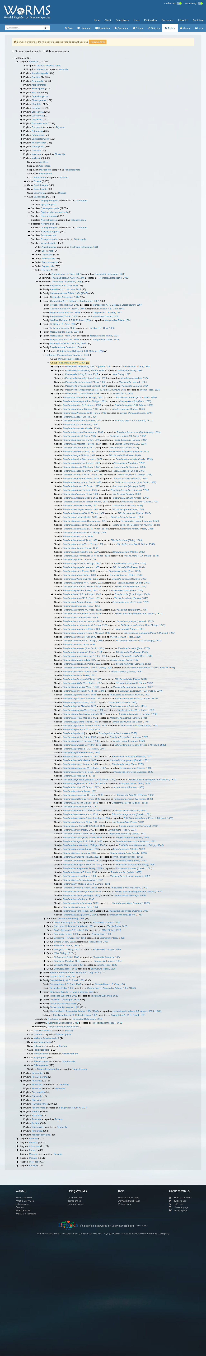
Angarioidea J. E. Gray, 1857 (66, 274)
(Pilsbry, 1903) (122, 829)
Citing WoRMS (75, 1197)
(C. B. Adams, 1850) (134, 405)
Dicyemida (37, 119)
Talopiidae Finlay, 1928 (61, 988)
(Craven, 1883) (126, 494)
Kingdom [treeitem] (33, 61)
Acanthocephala (40, 73)
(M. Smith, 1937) (128, 436)
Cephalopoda (40, 189)
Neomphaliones (49, 220)
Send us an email (183, 1197)
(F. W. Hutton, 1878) (85, 528)
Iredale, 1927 (81, 463)
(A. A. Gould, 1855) (135, 482)
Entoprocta (37, 131)
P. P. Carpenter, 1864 (88, 366)
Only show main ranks (57, 51)
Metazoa (41, 69)
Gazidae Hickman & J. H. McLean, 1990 (70, 320)
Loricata (37, 1034)
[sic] (74, 733)
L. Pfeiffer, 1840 (82, 745)
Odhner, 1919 (80, 914)
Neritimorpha (47, 223)
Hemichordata (39, 142)
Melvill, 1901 (80, 505)
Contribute (198, 20)
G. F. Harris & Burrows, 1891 (95, 389)
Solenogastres (40, 1065)
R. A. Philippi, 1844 (82, 810)
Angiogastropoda (49, 200)
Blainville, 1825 (80, 579)
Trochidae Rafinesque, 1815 (84, 247)
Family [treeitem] (63, 285)
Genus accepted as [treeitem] (83, 922)
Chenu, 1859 (80, 497)
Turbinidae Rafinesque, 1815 (65, 1007)
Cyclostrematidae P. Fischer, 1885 (67, 308)
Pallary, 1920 (66, 934)
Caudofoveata (40, 185)
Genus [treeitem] (67, 359)
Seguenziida (48, 266)
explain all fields (97, 42)
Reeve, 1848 (80, 887)
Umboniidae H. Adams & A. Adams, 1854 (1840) (74, 1011)
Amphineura (39, 177)
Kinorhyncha (38, 146)
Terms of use (74, 1201)
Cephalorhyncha (40, 96)
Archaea (33, 1138)
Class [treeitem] (38, 181)
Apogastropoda (48, 204)
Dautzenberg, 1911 (85, 521)
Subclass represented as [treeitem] (59, 200)
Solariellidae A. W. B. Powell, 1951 (67, 980)
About (108, 20)
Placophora (45, 169)
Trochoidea (63, 1003)
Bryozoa (36, 92)
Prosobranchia (48, 235)
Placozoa (36, 1100)
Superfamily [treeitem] (64, 281)
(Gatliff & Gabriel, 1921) (138, 826)
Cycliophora (38, 115)
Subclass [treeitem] (43, 204)
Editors (139, 28)
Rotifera (59, 1119)
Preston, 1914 (85, 656)
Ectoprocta (37, 127)
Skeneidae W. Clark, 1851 (63, 976)
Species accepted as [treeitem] (105, 397)
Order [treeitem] (46, 250)
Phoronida (37, 1096)
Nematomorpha (39, 1077)
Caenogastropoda (50, 208)
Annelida (36, 77)
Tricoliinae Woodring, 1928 (70, 918)
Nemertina (37, 1084)
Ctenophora (38, 111)
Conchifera (44, 166)
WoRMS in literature (26, 1213)
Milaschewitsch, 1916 (84, 714)
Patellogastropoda (50, 231)
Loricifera (36, 150)
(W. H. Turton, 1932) (136, 544)
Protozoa (33, 1161)
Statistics (155, 28)
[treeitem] (69, 355)
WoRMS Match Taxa (128, 1197)
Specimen (122, 28)
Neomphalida (48, 258)
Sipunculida (37, 1127)
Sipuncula (62, 1127)
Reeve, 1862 (80, 548)
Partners (20, 1207)
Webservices (124, 1204)
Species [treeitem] (75, 416)
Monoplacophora (42, 1042)
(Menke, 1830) (129, 478)
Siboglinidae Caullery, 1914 (73, 1107)
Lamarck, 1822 (82, 420)
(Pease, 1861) (125, 455)
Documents (167, 20)
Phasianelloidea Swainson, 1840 (68, 277)
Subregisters (122, 20)
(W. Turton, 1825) (133, 799)
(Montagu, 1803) (130, 443)
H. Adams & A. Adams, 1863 (74, 926)
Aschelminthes (39, 84)
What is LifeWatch (25, 1201)
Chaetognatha (39, 100)
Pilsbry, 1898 (137, 366)
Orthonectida (38, 1092)
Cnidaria (36, 108)
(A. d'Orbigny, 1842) (138, 640)
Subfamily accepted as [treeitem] (94, 1015)
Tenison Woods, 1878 (85, 501)
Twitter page (180, 1201)
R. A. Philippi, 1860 (83, 640)
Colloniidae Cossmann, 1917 (64, 297)
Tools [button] (170, 28)
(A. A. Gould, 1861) (83, 648)
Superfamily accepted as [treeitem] (82, 274)
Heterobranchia (49, 216)
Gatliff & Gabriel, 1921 (84, 826)
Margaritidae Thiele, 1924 (117, 320)
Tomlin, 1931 (82, 837)
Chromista (34, 1146)
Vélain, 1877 (79, 447)
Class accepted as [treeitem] (47, 177)
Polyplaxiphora (40, 1053)
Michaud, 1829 (80, 806)
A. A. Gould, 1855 (82, 482)
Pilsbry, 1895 (82, 629)
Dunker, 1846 (81, 440)
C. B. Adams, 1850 (82, 405)
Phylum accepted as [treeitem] (44, 127)
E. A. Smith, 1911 (82, 598)
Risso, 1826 (150, 389)
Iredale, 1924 (71, 359)
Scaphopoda (39, 1057)
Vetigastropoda (78, 220)
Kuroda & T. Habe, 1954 (71, 930)
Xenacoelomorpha (41, 1134)
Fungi (32, 1150)
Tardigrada (37, 1131)
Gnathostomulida (40, 139)
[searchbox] (23, 28)
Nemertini (36, 1088)
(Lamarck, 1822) (133, 420)
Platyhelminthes (40, 1104)
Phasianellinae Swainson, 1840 (73, 355)
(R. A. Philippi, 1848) (134, 474)
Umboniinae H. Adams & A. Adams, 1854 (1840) (111, 988)
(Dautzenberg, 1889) (138, 432)
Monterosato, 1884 (68, 965)
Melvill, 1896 (79, 636)
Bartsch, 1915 (80, 409)
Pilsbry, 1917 (81, 374)
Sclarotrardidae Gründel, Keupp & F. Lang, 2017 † (75, 972)
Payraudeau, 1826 (82, 891)
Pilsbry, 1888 (85, 382)
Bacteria (33, 1142)
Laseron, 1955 (81, 567)
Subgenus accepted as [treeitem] (102, 366)
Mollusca (36, 158)
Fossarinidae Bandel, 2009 (63, 316)
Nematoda (37, 1073)
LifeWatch (183, 20)
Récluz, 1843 (80, 721)
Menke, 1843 (79, 451)
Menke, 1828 (79, 760)
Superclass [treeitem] (39, 173)
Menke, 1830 (81, 478)
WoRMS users (23, 1210)
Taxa (69, 28)
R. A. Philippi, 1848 (84, 532)
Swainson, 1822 (129, 451)
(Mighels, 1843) (130, 802)
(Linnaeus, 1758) (130, 490)
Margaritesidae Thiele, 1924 (64, 332)
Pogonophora (38, 1107)
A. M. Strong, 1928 (85, 625)
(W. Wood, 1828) (82, 609)
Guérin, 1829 (80, 525)
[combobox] (24, 27)
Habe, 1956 (65, 968)
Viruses (33, 1165)
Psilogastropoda (49, 239)
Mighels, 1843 (80, 802)
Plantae (33, 1158)
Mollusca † (46, 1038)
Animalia (33, 61)
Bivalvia (37, 181)
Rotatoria (36, 1119)
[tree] (103, 612)
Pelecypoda (39, 1046)
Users (136, 20)
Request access (76, 1204)
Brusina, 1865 (80, 490)
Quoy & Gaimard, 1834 (86, 884)
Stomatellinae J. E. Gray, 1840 (110, 984)
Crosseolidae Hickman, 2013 (64, 304)
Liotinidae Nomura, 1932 (62, 328)
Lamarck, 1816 (79, 853)
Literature (85, 28)
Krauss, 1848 (80, 509)
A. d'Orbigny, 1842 (84, 845)
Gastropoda (39, 196)
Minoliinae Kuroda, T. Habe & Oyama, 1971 (75, 1015)
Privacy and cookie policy (158, 1233)
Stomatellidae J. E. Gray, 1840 (65, 984)
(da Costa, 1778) (130, 721)
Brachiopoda (38, 88)
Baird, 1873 (80, 907)
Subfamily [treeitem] (77, 351)
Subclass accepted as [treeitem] (58, 220)
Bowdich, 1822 (129, 579)
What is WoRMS (24, 1197)
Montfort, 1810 (67, 961)
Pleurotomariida (50, 262)
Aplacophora (45, 173)
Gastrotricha (38, 135)
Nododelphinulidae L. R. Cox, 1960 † (69, 343)
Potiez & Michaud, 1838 (86, 633)
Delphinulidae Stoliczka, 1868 (65, 312)
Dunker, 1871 (80, 559)
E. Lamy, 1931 (80, 872)
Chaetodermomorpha (48, 1069)
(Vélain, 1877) (123, 447)
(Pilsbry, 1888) (127, 505)
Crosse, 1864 (79, 416)
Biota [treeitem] (23, 57)
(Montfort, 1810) (82, 864)
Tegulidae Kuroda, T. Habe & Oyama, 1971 (72, 992)
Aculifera (43, 162)
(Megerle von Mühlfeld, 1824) (136, 525)
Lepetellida (47, 254)
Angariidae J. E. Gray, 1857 (64, 285)
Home (97, 20)
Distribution (104, 28)
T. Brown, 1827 (82, 443)
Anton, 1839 (79, 833)
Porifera (36, 1111)
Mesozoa (36, 154)
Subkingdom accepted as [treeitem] (45, 69)
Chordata (36, 104)
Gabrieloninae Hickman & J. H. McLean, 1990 (80, 351)
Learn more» (142, 1225)
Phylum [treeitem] (38, 73)
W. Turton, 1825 (81, 799)
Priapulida (37, 1115)
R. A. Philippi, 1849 (83, 690)
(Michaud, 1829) (130, 586)
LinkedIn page (181, 1207)
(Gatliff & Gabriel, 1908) (150, 667)
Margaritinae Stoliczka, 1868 (64, 339)
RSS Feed (179, 1204)
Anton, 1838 (80, 424)
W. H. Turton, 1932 (84, 413)
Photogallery (150, 20)
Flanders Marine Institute (91, 1233)
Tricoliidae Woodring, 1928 (63, 995)
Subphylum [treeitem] (37, 162)
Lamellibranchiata (42, 1030)
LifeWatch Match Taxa (129, 1201)
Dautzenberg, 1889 (83, 432)
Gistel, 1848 (66, 957)
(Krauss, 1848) (136, 413)
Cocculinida (47, 250)
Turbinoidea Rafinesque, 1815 (63, 1022)
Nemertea (37, 1080)
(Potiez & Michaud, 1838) (149, 633)
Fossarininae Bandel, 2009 (104, 316)
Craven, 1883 (79, 702)
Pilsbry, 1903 (78, 829)
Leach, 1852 (64, 941)
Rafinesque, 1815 (66, 922)
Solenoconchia (40, 1061)
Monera (33, 1154)
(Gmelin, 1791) (81, 428)
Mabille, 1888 (80, 617)
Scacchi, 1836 (82, 586)
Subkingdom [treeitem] (41, 65)
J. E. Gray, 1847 (67, 949)
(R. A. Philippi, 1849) (143, 625)
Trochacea (53, 1019)
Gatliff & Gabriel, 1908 (87, 667)
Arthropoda (37, 81)
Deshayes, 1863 (80, 903)
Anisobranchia (49, 247)
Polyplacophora (72, 169)
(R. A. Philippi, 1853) (136, 397)
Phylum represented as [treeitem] (46, 1084)
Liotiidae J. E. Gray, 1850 (111, 308)
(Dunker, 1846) (128, 409)
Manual (186, 28)
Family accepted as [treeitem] (92, 304)
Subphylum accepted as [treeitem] (53, 169)
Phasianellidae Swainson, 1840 (66, 347)
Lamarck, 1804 (71, 362)
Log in (200, 28)
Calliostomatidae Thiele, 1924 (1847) (69, 293)
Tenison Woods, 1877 (85, 725)
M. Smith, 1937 (79, 436)
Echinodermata (39, 123)
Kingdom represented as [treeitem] (40, 1154)
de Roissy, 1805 (135, 864)
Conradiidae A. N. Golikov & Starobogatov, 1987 (74, 301)
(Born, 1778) (135, 401)
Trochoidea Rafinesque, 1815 (109, 274)
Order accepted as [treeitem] (66, 247)
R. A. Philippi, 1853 (83, 397)
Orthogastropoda (49, 227)
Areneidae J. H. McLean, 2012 (65, 289)
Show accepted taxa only (28, 51)
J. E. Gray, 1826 (81, 729)
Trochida (46, 270)
